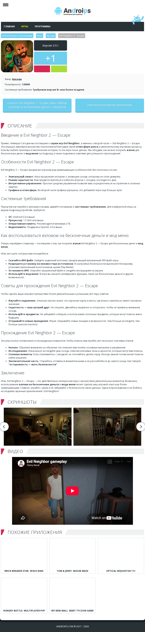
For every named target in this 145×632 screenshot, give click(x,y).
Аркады (17, 79)
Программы (42, 26)
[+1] (59, 68)
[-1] (42, 68)
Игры (24, 26)
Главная (9, 26)
